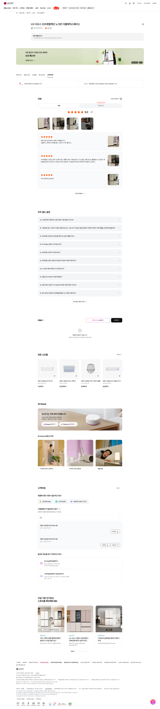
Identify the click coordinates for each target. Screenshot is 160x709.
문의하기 (116, 320)
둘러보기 (53, 424)
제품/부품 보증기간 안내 (80, 501)
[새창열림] (65, 8)
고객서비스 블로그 (30, 699)
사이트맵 (18, 662)
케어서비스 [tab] (101, 105)
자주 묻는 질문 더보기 (79, 301)
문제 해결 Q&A (46, 501)
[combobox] (80, 517)
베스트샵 (42, 8)
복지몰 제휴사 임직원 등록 (110, 662)
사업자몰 (154, 3)
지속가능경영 (147, 3)
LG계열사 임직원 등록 (97, 662)
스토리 (37, 8)
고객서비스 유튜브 (20, 699)
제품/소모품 (7, 8)
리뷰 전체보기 (79, 193)
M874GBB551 (41, 13)
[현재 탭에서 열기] (80, 56)
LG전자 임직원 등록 (85, 662)
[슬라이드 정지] (132, 62)
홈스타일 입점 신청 (20, 665)
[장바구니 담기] (54, 376)
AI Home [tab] (42, 75)
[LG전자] (9, 3)
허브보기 (72, 424)
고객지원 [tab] (50, 75)
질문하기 (99, 320)
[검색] (126, 3)
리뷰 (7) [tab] (19, 75)
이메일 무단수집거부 (33, 662)
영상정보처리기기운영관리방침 (71, 662)
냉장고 (33, 13)
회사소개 (139, 3)
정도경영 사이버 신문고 (136, 662)
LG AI (49, 8)
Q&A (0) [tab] (27, 75)
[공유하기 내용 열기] (143, 24)
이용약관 (24, 662)
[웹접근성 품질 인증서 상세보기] (70, 704)
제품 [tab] (59, 106)
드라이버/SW (62, 501)
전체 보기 (119, 354)
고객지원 (22, 8)
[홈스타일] (55, 8)
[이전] (140, 62)
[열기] (59, 509)
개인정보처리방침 (44, 662)
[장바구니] (134, 3)
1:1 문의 (37, 673)
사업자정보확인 (48, 688)
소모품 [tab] (34, 75)
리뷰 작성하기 (115, 99)
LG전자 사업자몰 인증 (123, 662)
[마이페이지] (130, 3)
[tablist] (80, 105)
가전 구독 (15, 8)
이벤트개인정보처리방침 (56, 662)
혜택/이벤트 (29, 8)
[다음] (142, 62)
